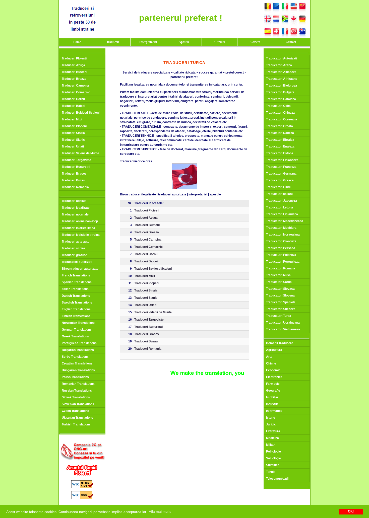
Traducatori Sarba (279, 282)
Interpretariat (148, 42)
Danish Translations (76, 296)
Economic (273, 370)
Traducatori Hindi (278, 187)
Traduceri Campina (75, 85)
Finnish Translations (76, 316)
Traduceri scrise (73, 248)
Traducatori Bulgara (280, 92)
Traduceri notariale (75, 214)
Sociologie (273, 458)
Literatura (273, 431)
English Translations (76, 309)
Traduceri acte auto (75, 241)
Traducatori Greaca (280, 180)
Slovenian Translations (78, 404)
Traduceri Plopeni (74, 126)
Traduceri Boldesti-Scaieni (80, 112)
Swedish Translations (77, 302)
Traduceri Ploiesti (74, 58)
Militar (270, 445)
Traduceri (112, 42)
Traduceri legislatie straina (81, 235)
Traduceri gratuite (74, 255)
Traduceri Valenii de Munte (80, 153)
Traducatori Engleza (280, 146)
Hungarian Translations (78, 370)
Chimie (271, 363)
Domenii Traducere (279, 343)
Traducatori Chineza (280, 112)
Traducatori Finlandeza (282, 160)
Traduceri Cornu (73, 99)
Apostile (184, 42)
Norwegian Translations (78, 323)
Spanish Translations (77, 282)
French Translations (76, 275)
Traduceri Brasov (74, 173)
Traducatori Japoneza (281, 200)
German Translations (77, 329)
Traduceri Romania (75, 187)
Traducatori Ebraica (280, 139)
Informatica (274, 411)
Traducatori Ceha (278, 106)
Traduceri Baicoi (73, 106)
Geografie (273, 390)
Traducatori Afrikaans (281, 79)
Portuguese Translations (79, 343)
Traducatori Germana (281, 173)
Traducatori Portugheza (282, 261)
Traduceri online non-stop (80, 221)
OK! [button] (351, 511)
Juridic (271, 424)
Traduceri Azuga (73, 65)
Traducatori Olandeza (281, 241)
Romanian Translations (78, 384)
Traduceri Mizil (72, 119)
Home (77, 42)
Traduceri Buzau (73, 180)
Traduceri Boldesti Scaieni (153, 268)
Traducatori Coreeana (281, 119)
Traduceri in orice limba (78, 228)
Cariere (255, 42)
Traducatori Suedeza (280, 309)
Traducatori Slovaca (280, 288)
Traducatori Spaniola (280, 302)
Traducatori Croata (279, 126)
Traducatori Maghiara (281, 228)
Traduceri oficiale (74, 201)
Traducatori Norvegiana (283, 234)
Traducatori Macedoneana (284, 221)
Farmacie (273, 384)
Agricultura (274, 350)
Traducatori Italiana (279, 194)
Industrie (272, 404)
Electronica (274, 377)
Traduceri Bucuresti (76, 167)
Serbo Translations (75, 356)
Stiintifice (272, 465)
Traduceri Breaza (74, 79)
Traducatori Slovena (280, 295)
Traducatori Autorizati (281, 58)
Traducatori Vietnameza (283, 329)
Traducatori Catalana (281, 99)
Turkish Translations (76, 424)
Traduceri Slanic (73, 139)
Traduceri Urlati (73, 146)
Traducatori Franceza (281, 167)
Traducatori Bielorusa (281, 85)
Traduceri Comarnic (76, 92)
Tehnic (270, 472)
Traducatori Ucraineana (283, 322)
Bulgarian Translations (78, 350)
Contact (291, 42)
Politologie (273, 451)
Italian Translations (75, 289)
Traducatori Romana (280, 268)
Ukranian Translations (77, 417)
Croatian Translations (77, 363)
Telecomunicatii (277, 478)
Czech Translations (75, 411)
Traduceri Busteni (74, 72)
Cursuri (219, 42)
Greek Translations (75, 336)
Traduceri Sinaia (73, 133)
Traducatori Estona (279, 153)
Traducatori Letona (279, 207)
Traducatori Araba (279, 65)
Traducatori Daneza (280, 133)
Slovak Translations (76, 397)
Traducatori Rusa (278, 275)
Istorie (270, 417)
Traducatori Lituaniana (282, 214)
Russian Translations (77, 390)
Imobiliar (272, 397)
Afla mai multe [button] (160, 511)
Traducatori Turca (278, 316)
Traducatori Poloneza (281, 255)
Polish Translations (75, 377)
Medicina (272, 438)
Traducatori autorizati (77, 262)
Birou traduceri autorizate (80, 268)
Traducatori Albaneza (281, 72)
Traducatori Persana (280, 248)
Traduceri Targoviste (76, 160)
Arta (269, 356)
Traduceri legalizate (76, 207)
